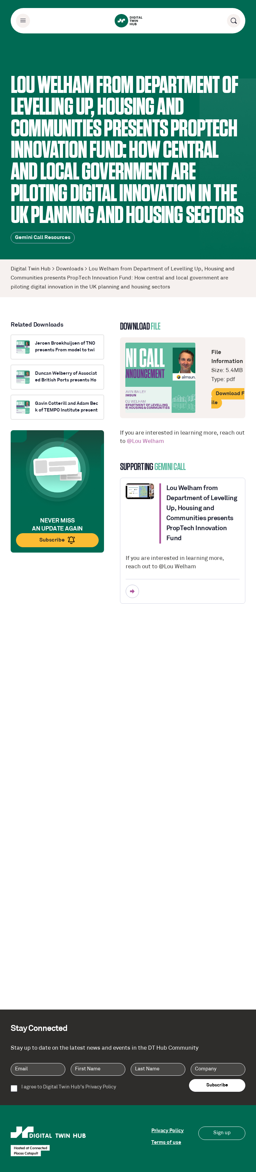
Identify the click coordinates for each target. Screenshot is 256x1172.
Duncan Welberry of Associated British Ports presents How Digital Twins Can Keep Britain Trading (66, 377)
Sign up (222, 1133)
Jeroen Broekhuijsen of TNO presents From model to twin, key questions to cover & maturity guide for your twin (66, 347)
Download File (227, 398)
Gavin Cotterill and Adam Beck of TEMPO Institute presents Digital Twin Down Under (66, 407)
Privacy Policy (167, 1131)
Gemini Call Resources (42, 237)
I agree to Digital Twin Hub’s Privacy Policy (68, 1087)
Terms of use (166, 1142)
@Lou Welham (145, 441)
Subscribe (52, 540)
